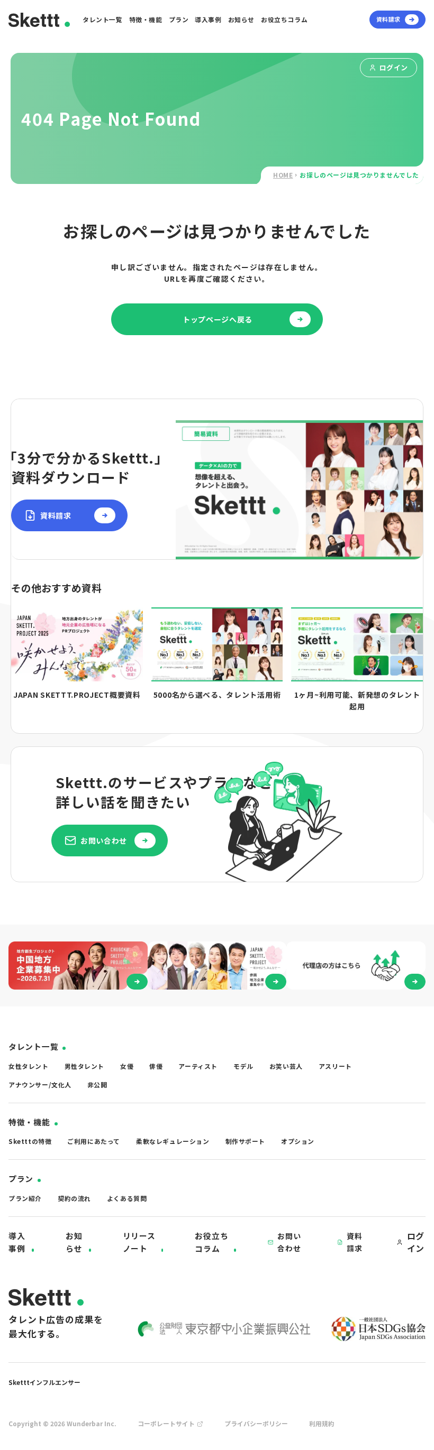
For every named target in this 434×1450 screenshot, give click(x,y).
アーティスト (198, 1065)
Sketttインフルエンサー (44, 1382)
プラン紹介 (25, 1198)
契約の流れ (74, 1198)
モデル (243, 1065)
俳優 (155, 1065)
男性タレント (85, 1065)
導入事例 (208, 19)
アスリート (335, 1065)
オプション (297, 1141)
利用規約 (321, 1423)
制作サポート (245, 1141)
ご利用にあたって (93, 1141)
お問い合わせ (289, 1242)
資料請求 (354, 1242)
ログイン (393, 67)
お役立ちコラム (284, 19)
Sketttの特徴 (29, 1141)
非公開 (97, 1084)
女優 (126, 1065)
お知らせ (241, 19)
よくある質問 (127, 1198)
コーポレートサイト (166, 1423)
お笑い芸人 (286, 1065)
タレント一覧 (103, 19)
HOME (283, 174)
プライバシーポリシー (256, 1423)
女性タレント (28, 1065)
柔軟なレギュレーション (173, 1141)
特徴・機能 (145, 19)
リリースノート (139, 1242)
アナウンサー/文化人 (39, 1084)
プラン (179, 19)
